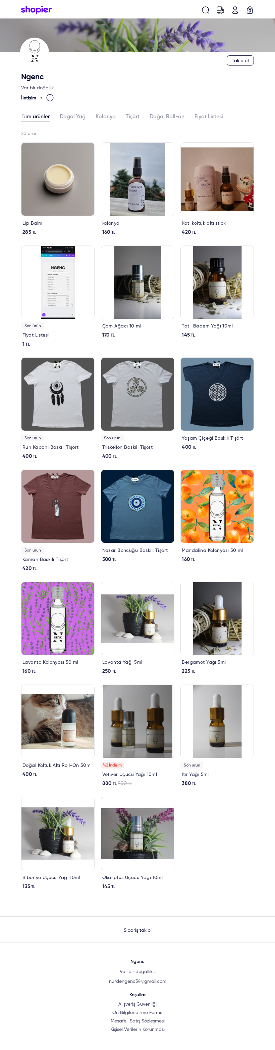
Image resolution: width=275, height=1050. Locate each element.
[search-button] (206, 10)
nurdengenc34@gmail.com (137, 981)
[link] (58, 188)
